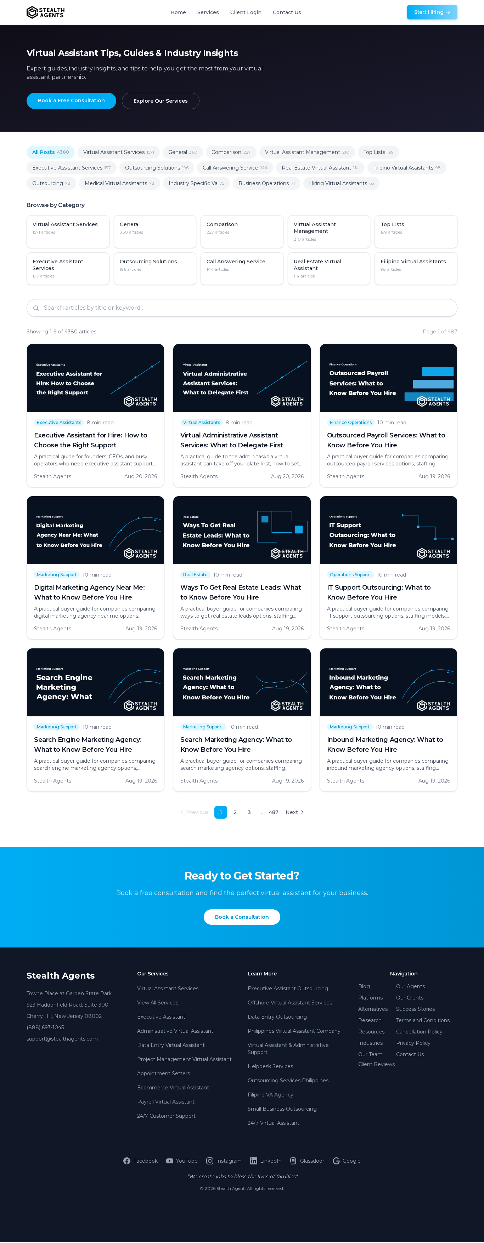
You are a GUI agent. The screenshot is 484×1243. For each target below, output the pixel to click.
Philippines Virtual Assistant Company (294, 1031)
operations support (350, 574)
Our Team (370, 1054)
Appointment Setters (163, 1073)
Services (208, 12)
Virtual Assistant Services (167, 988)
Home (178, 12)
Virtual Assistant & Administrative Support (288, 1048)
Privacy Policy (413, 1043)
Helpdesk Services (270, 1066)
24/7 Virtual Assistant (273, 1123)
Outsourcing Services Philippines (288, 1080)
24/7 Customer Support (166, 1116)
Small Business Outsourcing (282, 1109)
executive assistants (59, 422)
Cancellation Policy (419, 1032)
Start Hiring (429, 12)
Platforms (370, 998)
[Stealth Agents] (45, 12)
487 (273, 812)
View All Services (157, 1002)
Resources (371, 1032)
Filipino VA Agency (270, 1095)
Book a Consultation (242, 917)
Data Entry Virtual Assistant (171, 1045)
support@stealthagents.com (62, 1039)
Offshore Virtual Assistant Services (290, 1002)
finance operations (351, 422)
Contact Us (287, 12)
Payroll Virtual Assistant (166, 1102)
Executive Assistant (161, 1017)
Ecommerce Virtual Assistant (173, 1087)
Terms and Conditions (423, 1020)
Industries (370, 1043)
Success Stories (415, 1009)
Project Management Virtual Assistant (184, 1059)
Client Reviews (376, 1064)
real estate (195, 574)
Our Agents (410, 986)
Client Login (245, 12)
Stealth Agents (61, 975)
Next (292, 812)
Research (370, 1020)
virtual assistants (201, 422)
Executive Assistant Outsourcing (288, 988)
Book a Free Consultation (71, 100)
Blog (364, 986)
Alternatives (373, 1009)
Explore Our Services (161, 101)
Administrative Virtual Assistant (175, 1031)
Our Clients (409, 998)
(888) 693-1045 (45, 1027)
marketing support (57, 574)
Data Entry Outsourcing (277, 1017)
